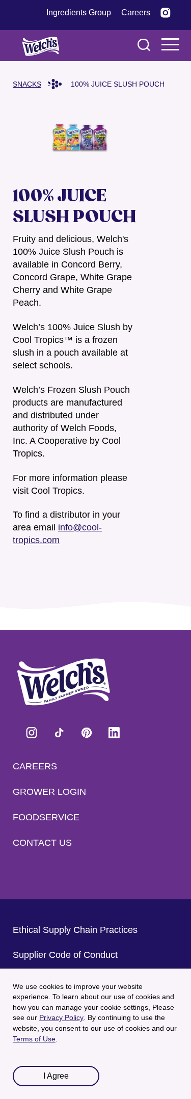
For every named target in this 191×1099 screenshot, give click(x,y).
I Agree (56, 1075)
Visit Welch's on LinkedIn (114, 732)
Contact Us (42, 843)
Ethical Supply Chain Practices (75, 930)
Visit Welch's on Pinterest (86, 732)
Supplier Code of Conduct (65, 955)
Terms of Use (34, 1039)
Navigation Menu (170, 44)
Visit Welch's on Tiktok (59, 732)
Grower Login (49, 792)
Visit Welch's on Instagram (31, 732)
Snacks (27, 84)
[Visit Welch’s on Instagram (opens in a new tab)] (165, 13)
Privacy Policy (61, 1017)
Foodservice (46, 817)
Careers (35, 766)
